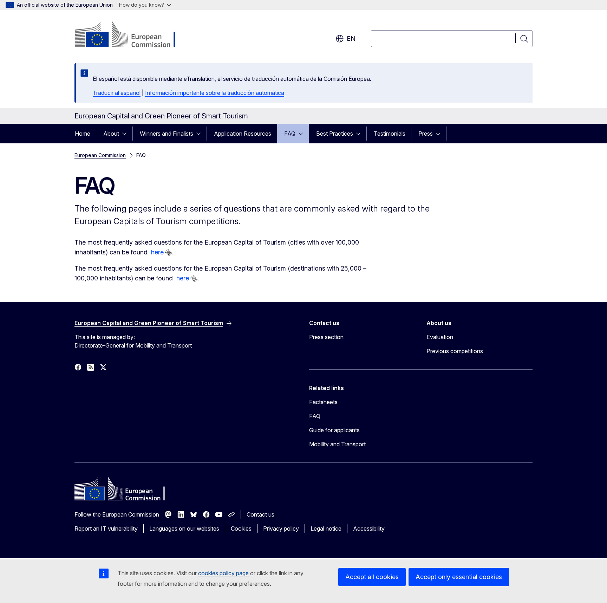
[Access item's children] (126, 133)
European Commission (100, 155)
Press (425, 133)
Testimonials (389, 133)
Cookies (241, 528)
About (111, 133)
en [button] (351, 38)
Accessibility (369, 528)
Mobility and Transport (337, 444)
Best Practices (334, 133)
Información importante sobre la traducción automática (214, 92)
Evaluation (439, 337)
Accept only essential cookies (459, 577)
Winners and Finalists (166, 133)
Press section (326, 337)
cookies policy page (223, 573)
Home (82, 133)
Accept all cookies (372, 577)
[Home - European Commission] (131, 35)
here (157, 252)
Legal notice (326, 528)
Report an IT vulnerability (106, 528)
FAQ (289, 133)
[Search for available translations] (168, 252)
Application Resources (242, 133)
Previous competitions (454, 351)
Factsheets (323, 402)
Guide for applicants (334, 430)
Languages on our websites (184, 528)
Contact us (260, 514)
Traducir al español (117, 92)
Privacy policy (281, 528)
